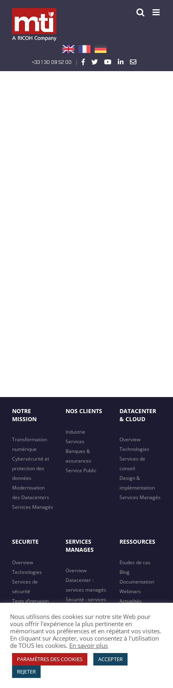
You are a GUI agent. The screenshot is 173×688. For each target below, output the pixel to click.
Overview (129, 439)
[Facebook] (83, 62)
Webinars (130, 591)
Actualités (130, 601)
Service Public (81, 470)
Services (75, 441)
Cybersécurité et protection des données (30, 468)
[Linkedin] (121, 62)
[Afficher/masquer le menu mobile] (156, 12)
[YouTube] (108, 62)
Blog (124, 572)
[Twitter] (94, 62)
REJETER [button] (26, 671)
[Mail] (133, 62)
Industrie (75, 431)
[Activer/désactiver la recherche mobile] (140, 12)
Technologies (134, 449)
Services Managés (32, 507)
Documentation (136, 581)
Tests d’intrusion (30, 601)
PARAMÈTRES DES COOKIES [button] (49, 659)
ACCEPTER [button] (110, 659)
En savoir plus (88, 645)
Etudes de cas (134, 562)
